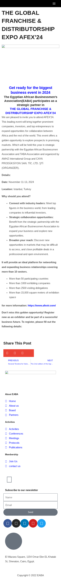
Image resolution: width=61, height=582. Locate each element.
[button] (7, 353)
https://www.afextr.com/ (41, 305)
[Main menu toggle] (54, 3)
